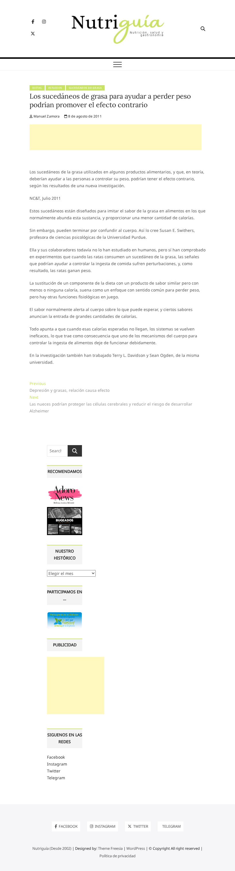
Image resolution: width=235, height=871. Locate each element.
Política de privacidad (117, 855)
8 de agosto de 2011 (84, 116)
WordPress (135, 848)
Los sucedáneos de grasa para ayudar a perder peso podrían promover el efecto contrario (110, 100)
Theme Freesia (110, 848)
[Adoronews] (64, 487)
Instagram (57, 764)
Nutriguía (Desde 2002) (51, 848)
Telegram (56, 777)
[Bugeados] (64, 509)
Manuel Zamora (46, 116)
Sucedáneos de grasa (85, 88)
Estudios (55, 88)
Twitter (53, 771)
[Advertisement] (115, 137)
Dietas (37, 88)
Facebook (56, 757)
